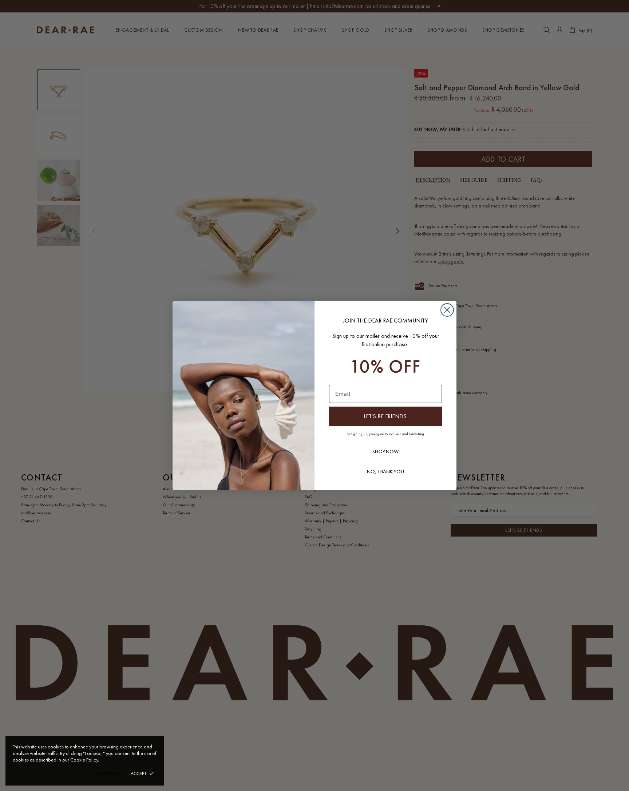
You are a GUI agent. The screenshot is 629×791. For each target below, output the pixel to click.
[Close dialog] (447, 310)
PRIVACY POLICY (108, 773)
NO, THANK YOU (385, 471)
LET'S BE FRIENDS (385, 416)
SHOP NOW (385, 451)
